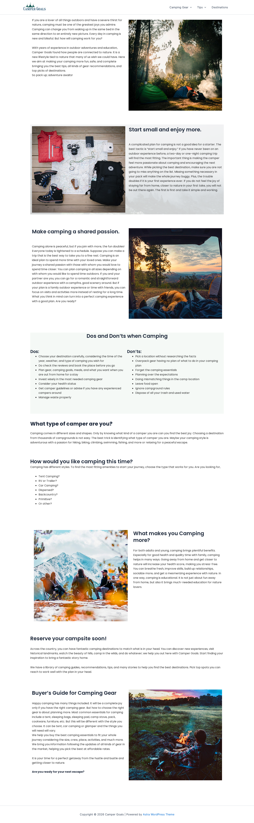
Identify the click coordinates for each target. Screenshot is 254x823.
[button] (190, 7)
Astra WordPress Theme (158, 814)
